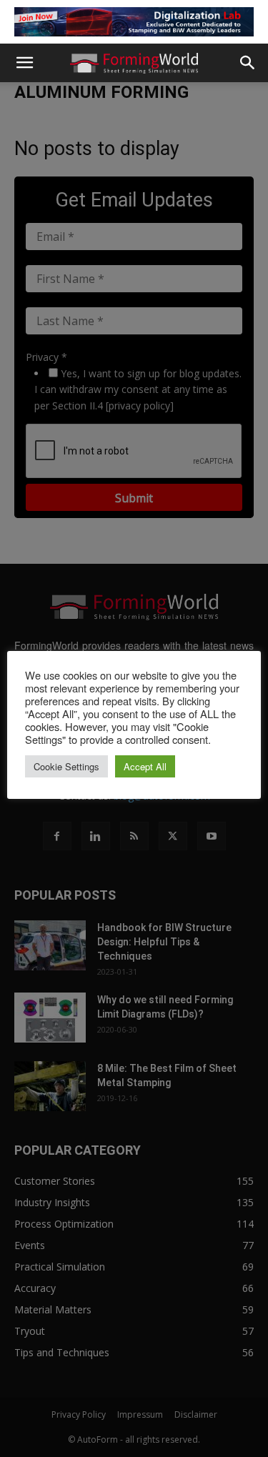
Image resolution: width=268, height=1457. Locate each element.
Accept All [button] (145, 766)
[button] (24, 63)
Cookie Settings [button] (66, 766)
